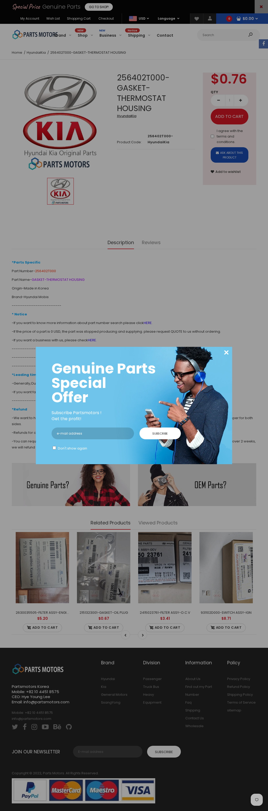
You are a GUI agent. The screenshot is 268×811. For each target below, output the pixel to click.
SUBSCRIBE (160, 433)
